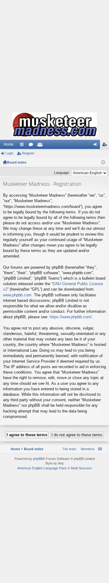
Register (28, 153)
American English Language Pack (42, 468)
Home (9, 144)
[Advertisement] (54, 54)
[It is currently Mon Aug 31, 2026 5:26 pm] (103, 162)
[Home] (54, 124)
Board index (16, 162)
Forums (32, 145)
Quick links (23, 145)
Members (41, 145)
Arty (61, 463)
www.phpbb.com (17, 295)
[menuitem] (86, 449)
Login (9, 153)
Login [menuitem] (96, 145)
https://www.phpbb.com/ (71, 317)
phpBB (38, 459)
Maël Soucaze (81, 468)
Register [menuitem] (105, 145)
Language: (62, 172)
